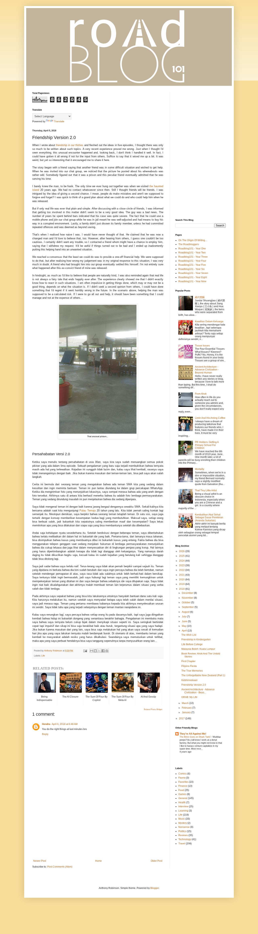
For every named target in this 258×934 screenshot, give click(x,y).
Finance (182, 786)
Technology (184, 839)
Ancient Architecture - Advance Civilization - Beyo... (198, 691)
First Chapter (188, 661)
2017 (182, 718)
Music (181, 818)
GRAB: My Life (189, 697)
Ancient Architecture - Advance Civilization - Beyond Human (207, 369)
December (188, 593)
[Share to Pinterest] (107, 651)
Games (182, 794)
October (186, 602)
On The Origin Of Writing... (192, 240)
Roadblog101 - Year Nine (192, 281)
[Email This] (91, 651)
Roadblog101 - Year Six (191, 269)
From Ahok (201, 393)
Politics (182, 831)
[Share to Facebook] (103, 651)
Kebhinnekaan (189, 680)
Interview (183, 806)
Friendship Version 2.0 (193, 684)
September (188, 607)
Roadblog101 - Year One (192, 248)
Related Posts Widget (153, 709)
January (186, 712)
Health (182, 802)
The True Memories (192, 670)
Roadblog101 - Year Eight (192, 277)
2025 (182, 556)
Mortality (199, 469)
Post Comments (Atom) (59, 866)
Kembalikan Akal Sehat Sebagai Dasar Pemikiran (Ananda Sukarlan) (209, 517)
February (187, 707)
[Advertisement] (97, 826)
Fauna (181, 777)
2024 (182, 560)
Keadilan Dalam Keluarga (209, 321)
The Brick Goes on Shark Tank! (195, 737)
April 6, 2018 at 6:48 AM (65, 724)
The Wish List (188, 634)
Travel (181, 843)
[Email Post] (84, 650)
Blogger (154, 888)
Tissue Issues (202, 345)
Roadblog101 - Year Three (193, 256)
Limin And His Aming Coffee (210, 418)
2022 (182, 570)
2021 (182, 574)
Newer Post (39, 860)
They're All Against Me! (193, 733)
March (185, 703)
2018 (182, 589)
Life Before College (192, 644)
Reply (45, 734)
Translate (59, 121)
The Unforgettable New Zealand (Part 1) (203, 675)
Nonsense (184, 827)
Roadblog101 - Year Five (192, 264)
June (185, 621)
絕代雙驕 (200, 297)
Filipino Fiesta (189, 666)
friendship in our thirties (69, 145)
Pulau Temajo (87, 510)
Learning (183, 810)
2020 (182, 579)
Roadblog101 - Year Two (192, 252)
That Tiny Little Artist (206, 490)
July (184, 616)
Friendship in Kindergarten (196, 639)
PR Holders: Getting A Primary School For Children (206, 445)
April (184, 630)
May (184, 626)
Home (98, 860)
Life (43, 655)
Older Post (156, 860)
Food (181, 790)
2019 (182, 584)
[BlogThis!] (95, 651)
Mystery (182, 823)
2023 (182, 565)
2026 (182, 551)
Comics (182, 773)
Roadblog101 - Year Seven (193, 273)
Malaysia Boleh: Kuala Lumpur (198, 649)
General (182, 798)
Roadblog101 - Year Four (192, 260)
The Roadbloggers (188, 244)
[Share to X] (99, 651)
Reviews (183, 835)
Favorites (183, 782)
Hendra (46, 724)
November (188, 597)
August (186, 612)
